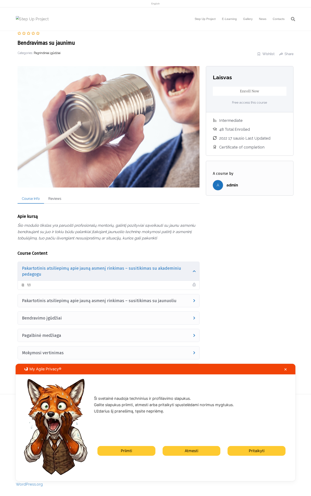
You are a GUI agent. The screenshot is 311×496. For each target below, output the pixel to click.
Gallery (248, 19)
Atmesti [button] (191, 450)
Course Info (31, 199)
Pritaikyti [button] (256, 450)
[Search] (291, 19)
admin (232, 185)
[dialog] (156, 422)
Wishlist (268, 54)
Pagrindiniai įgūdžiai (47, 53)
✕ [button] (285, 369)
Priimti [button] (126, 450)
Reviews (54, 199)
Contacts (279, 19)
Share (289, 54)
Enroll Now (249, 91)
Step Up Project (205, 19)
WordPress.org (29, 484)
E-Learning (229, 19)
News (262, 19)
